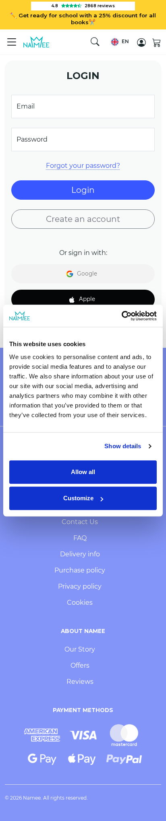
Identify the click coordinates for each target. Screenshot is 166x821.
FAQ (80, 538)
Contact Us (80, 522)
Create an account (83, 219)
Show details (122, 446)
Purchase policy (79, 570)
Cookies (80, 602)
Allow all (83, 471)
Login (83, 190)
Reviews (79, 681)
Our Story (79, 649)
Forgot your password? (83, 165)
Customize (78, 498)
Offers (80, 665)
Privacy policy (80, 586)
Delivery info (80, 554)
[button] (120, 42)
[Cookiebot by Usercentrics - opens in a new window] (121, 316)
